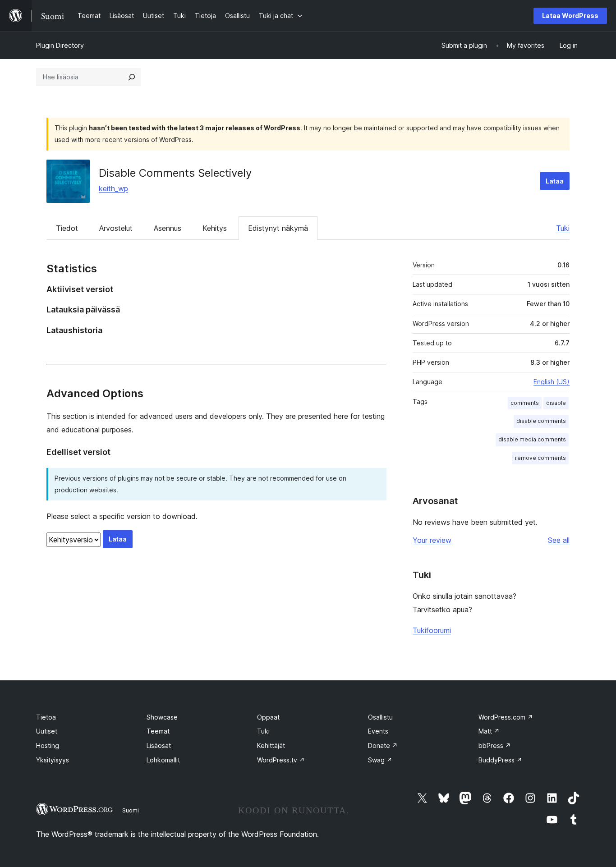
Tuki (563, 228)
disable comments (541, 420)
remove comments (540, 457)
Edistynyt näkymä (278, 228)
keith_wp (113, 188)
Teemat (158, 731)
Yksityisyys (52, 760)
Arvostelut (116, 228)
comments (524, 402)
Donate (383, 745)
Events (378, 731)
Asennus (167, 228)
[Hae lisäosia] (132, 77)
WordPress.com (505, 717)
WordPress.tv (281, 760)
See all (559, 540)
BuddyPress (500, 760)
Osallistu (380, 717)
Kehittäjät (271, 745)
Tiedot (67, 228)
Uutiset (46, 731)
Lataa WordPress (570, 15)
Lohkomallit (163, 760)
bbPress (494, 745)
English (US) (551, 381)
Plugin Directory (60, 45)
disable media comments (532, 439)
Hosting (47, 745)
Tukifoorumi (432, 630)
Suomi (130, 810)
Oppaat (268, 717)
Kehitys (214, 228)
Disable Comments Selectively (175, 172)
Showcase (162, 717)
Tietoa (46, 717)
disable (556, 402)
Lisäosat (159, 745)
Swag (380, 760)
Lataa (555, 181)
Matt (489, 731)
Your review (432, 540)
